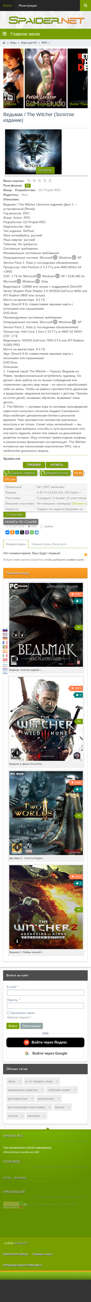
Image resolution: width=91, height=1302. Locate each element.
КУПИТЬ (45, 170)
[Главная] (4, 42)
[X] (22, 532)
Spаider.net (21, 1243)
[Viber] (27, 532)
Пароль (12, 1000)
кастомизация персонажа (26, 1107)
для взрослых (18, 1098)
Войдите (8, 559)
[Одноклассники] (12, 532)
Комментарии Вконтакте (49, 544)
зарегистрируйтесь (32, 559)
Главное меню (23, 34)
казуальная (46, 1098)
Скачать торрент (23, 473)
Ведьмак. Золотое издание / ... (26, 670)
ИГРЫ (7, 1178)
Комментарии (16, 544)
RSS (85, 554)
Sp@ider (48, 526)
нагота (12, 1115)
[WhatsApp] (32, 532)
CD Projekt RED (49, 190)
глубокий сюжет (59, 1090)
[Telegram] (37, 532)
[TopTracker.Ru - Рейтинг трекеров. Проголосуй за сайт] (13, 1204)
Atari (24, 194)
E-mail (11, 987)
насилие (34, 1115)
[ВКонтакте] (7, 532)
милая (59, 1107)
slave (11, 1081)
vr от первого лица (38, 1081)
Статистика (14, 514)
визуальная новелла (23, 1090)
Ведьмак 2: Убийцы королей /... (26, 952)
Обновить (78, 503)
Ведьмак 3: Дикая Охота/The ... (26, 764)
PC (28, 185)
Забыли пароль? (19, 1017)
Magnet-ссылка (57, 473)
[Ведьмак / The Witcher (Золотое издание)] (47, 151)
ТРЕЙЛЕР (34, 465)
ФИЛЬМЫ (20, 1178)
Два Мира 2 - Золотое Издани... (26, 858)
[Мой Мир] (17, 532)
